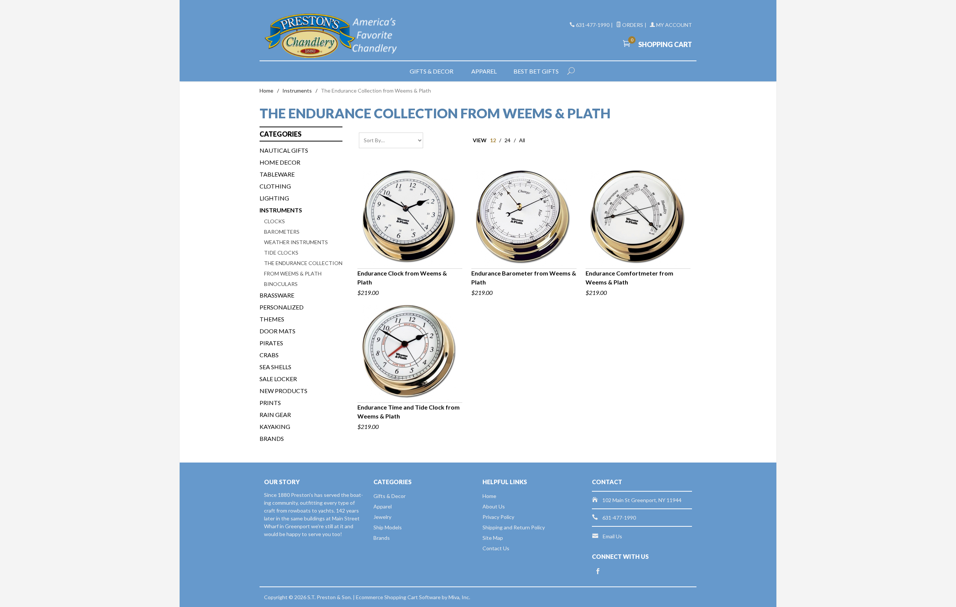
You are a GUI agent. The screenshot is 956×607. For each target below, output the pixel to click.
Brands (272, 438)
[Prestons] (332, 36)
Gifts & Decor (431, 71)
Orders (632, 25)
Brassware (277, 295)
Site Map (492, 538)
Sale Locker (278, 378)
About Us (493, 506)
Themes (272, 319)
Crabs (269, 354)
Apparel (484, 71)
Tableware (277, 174)
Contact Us (495, 548)
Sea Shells (275, 366)
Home (266, 90)
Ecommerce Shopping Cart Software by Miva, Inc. (413, 597)
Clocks (274, 221)
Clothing (275, 186)
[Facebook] (598, 572)
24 (507, 140)
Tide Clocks (281, 252)
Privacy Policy (498, 517)
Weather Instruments (296, 242)
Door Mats (277, 330)
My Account (673, 25)
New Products (283, 390)
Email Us (612, 536)
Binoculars (281, 284)
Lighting (274, 198)
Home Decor (280, 162)
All (522, 140)
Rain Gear (275, 414)
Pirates (271, 342)
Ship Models (387, 527)
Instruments (297, 90)
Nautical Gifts (284, 150)
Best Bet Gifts (536, 71)
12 (493, 140)
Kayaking (275, 426)
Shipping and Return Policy (513, 527)
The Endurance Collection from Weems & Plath (303, 268)
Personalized (282, 307)
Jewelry (382, 517)
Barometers (281, 231)
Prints (270, 402)
